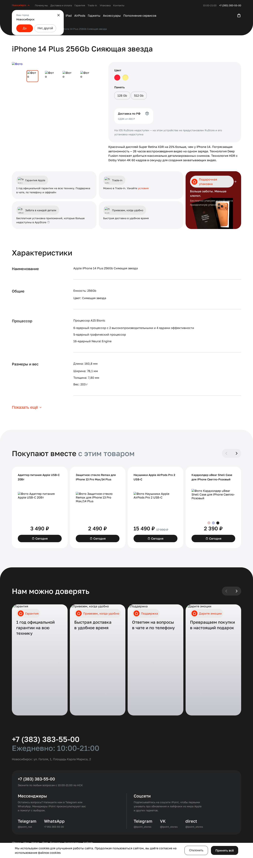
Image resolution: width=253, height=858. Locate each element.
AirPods (79, 15)
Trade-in (92, 5)
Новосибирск (19, 5)
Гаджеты (94, 15)
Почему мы (41, 5)
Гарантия (79, 5)
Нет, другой (45, 28)
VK (163, 821)
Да (24, 28)
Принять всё (224, 850)
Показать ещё (25, 407)
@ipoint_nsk (25, 826)
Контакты (118, 5)
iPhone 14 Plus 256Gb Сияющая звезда (84, 28)
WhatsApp (54, 821)
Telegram (27, 821)
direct (191, 821)
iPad (69, 15)
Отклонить (196, 850)
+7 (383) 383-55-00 (230, 5)
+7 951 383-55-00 (54, 826)
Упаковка (105, 5)
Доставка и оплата (61, 5)
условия (143, 188)
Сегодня (41, 538)
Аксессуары (112, 15)
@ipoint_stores (142, 826)
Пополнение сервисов (139, 15)
